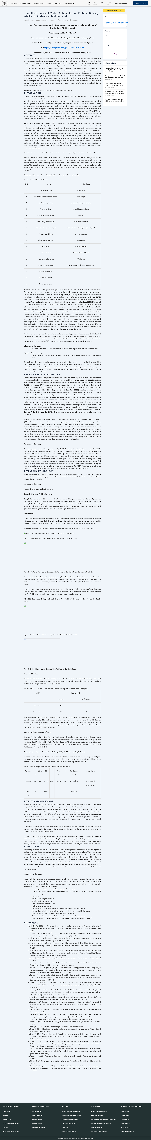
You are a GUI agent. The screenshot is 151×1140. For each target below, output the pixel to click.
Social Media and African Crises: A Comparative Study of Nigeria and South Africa (114, 84)
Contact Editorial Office (69, 1131)
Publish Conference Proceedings (101, 1123)
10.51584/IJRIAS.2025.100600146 (116, 23)
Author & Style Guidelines (99, 1111)
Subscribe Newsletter (127, 1131)
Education (75, 20)
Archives (5, 1127)
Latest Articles (125, 1111)
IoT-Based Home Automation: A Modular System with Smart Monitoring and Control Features (114, 92)
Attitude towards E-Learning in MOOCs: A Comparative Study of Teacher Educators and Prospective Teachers (115, 100)
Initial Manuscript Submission (71, 1111)
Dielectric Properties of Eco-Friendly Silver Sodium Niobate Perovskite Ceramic (115, 69)
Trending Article (125, 1127)
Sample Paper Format (97, 1115)
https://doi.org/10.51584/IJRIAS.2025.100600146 (64, 48)
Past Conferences (96, 1127)
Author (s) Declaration (68, 1123)
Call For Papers (36, 1111)
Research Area (7, 1119)
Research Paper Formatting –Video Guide (103, 1119)
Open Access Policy (38, 1115)
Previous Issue (125, 1123)
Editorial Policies (37, 1123)
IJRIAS (14, 3)
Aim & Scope (6, 1111)
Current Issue (125, 1115)
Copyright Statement (38, 1127)
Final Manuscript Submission (70, 1119)
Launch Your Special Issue (99, 1131)
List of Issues (125, 1119)
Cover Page (65, 1127)
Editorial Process (37, 1119)
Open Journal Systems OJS (11, 1131)
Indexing (5, 1115)
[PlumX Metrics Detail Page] (115, 54)
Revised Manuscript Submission (71, 1115)
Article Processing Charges (11, 1123)
